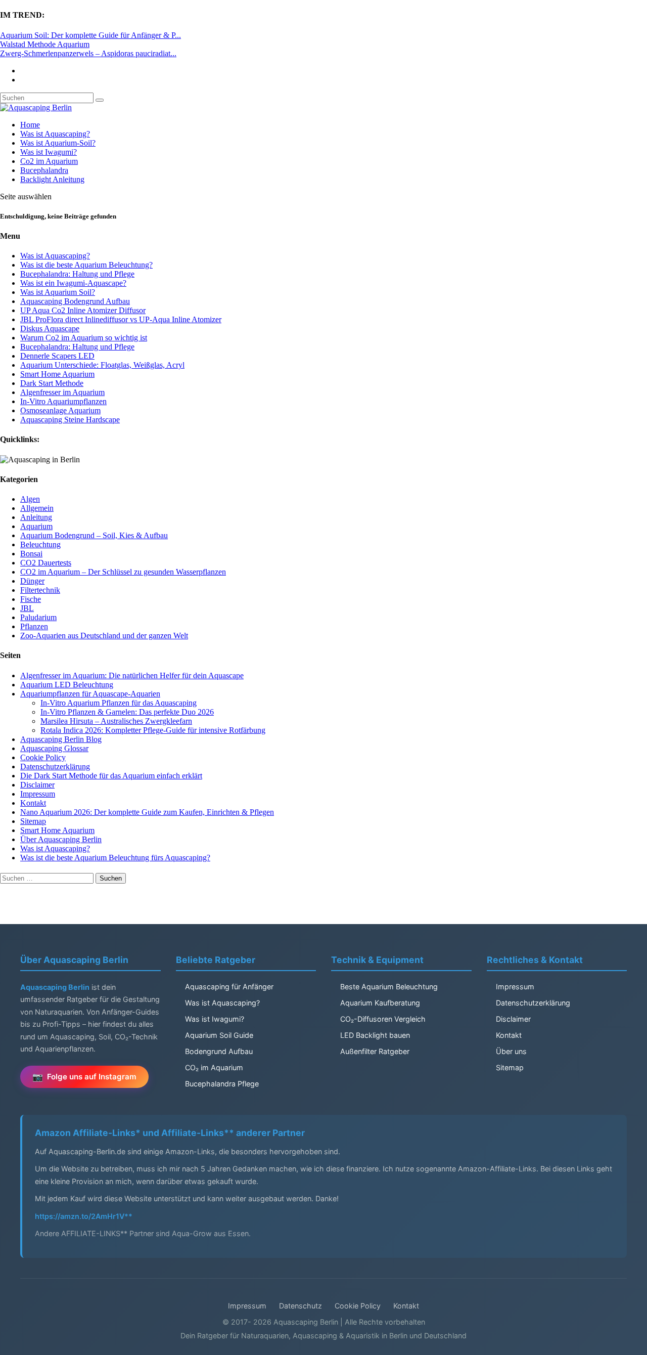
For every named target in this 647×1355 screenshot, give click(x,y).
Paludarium (38, 617)
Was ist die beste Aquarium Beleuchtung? (86, 264)
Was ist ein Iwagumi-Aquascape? (73, 283)
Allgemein (37, 508)
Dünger (32, 581)
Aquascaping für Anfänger (229, 986)
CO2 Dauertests (45, 562)
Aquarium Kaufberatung (380, 1002)
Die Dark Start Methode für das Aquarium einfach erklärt (111, 775)
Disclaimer (37, 784)
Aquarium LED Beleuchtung (66, 684)
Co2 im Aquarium (49, 161)
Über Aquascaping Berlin (61, 839)
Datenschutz (300, 1305)
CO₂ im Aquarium (214, 1067)
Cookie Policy (43, 757)
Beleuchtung (40, 544)
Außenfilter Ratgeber (374, 1051)
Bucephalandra (44, 170)
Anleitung (36, 517)
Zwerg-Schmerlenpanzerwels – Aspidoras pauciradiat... (88, 53)
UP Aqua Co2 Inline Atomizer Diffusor (83, 310)
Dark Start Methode (51, 383)
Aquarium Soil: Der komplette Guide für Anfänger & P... (90, 35)
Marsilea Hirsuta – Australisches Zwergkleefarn (116, 721)
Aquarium (36, 526)
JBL (27, 608)
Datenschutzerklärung (55, 766)
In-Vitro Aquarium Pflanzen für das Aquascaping (118, 702)
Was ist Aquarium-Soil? (58, 143)
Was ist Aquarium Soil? (57, 292)
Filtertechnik (40, 590)
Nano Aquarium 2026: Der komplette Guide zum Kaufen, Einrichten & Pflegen (147, 812)
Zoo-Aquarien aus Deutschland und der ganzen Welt (104, 635)
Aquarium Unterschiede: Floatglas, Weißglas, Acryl (102, 365)
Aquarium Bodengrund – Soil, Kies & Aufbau (94, 535)
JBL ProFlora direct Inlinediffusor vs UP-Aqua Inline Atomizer (120, 319)
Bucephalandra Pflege (222, 1083)
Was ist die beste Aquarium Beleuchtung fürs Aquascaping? (115, 857)
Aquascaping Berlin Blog (61, 739)
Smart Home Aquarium (57, 374)
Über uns (511, 1051)
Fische (30, 599)
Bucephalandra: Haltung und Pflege (77, 274)
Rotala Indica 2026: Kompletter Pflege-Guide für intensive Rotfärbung (152, 730)
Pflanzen (34, 626)
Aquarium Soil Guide (219, 1035)
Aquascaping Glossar (54, 748)
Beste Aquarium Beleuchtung (389, 986)
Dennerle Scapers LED (57, 356)
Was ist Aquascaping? (55, 133)
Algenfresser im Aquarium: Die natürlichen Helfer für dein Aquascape (132, 675)
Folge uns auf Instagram (91, 1076)
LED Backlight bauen (375, 1035)
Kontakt (33, 803)
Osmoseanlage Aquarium (60, 410)
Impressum (37, 794)
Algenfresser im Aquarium (62, 392)
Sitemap (33, 821)
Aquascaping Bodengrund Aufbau (75, 301)
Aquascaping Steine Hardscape (70, 419)
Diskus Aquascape (49, 328)
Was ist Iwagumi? (48, 152)
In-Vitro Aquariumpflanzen (63, 401)
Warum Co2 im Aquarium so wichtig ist (83, 337)
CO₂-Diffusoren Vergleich (383, 1019)
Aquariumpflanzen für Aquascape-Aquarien (90, 693)
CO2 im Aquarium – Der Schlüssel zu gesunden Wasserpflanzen (123, 571)
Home (30, 124)
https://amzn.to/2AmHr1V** (83, 1216)
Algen (30, 499)
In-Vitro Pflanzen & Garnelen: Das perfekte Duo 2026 (127, 712)
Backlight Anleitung (52, 179)
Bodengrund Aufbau (219, 1051)
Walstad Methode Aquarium (44, 44)
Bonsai (31, 553)
